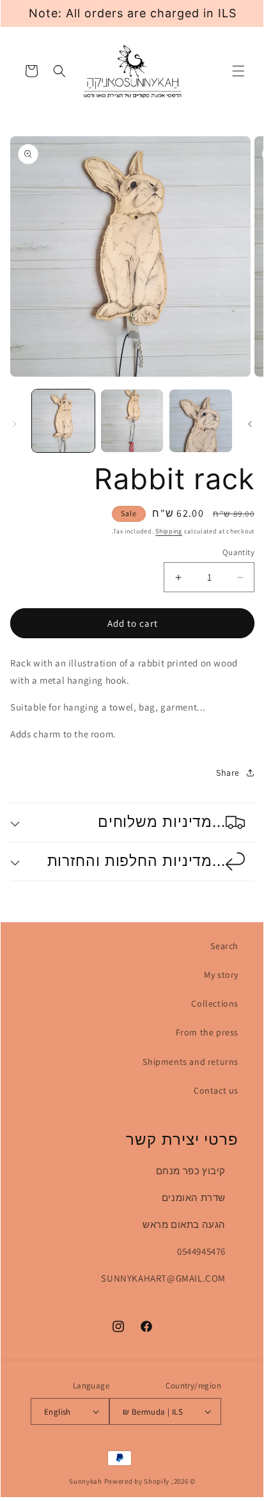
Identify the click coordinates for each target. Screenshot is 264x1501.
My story (221, 974)
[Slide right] (250, 424)
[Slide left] (15, 424)
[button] (238, 71)
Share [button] (228, 772)
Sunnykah (85, 1481)
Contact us (216, 1090)
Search (224, 946)
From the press (207, 1032)
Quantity (238, 552)
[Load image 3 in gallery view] (200, 420)
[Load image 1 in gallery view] (63, 420)
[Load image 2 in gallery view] (132, 420)
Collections (214, 1003)
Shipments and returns (190, 1061)
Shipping (168, 531)
